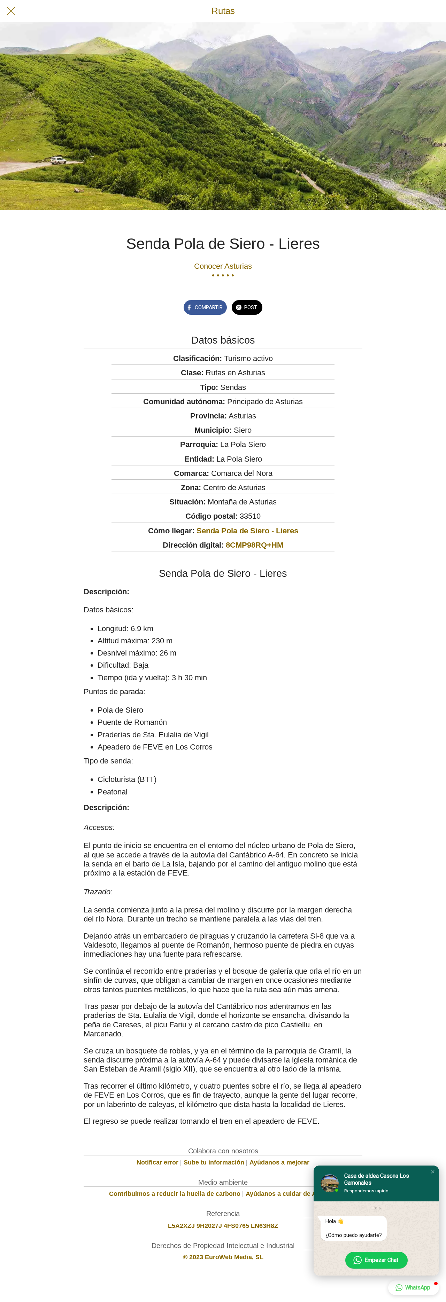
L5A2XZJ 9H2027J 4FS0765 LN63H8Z (223, 1225)
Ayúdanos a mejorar (279, 1162)
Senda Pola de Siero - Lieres (247, 530)
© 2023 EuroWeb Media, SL (223, 1257)
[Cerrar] (11, 11)
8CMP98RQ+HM (254, 545)
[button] (432, 1171)
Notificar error (157, 1162)
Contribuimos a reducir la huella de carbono (174, 1193)
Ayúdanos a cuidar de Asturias (291, 1193)
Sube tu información (214, 1162)
